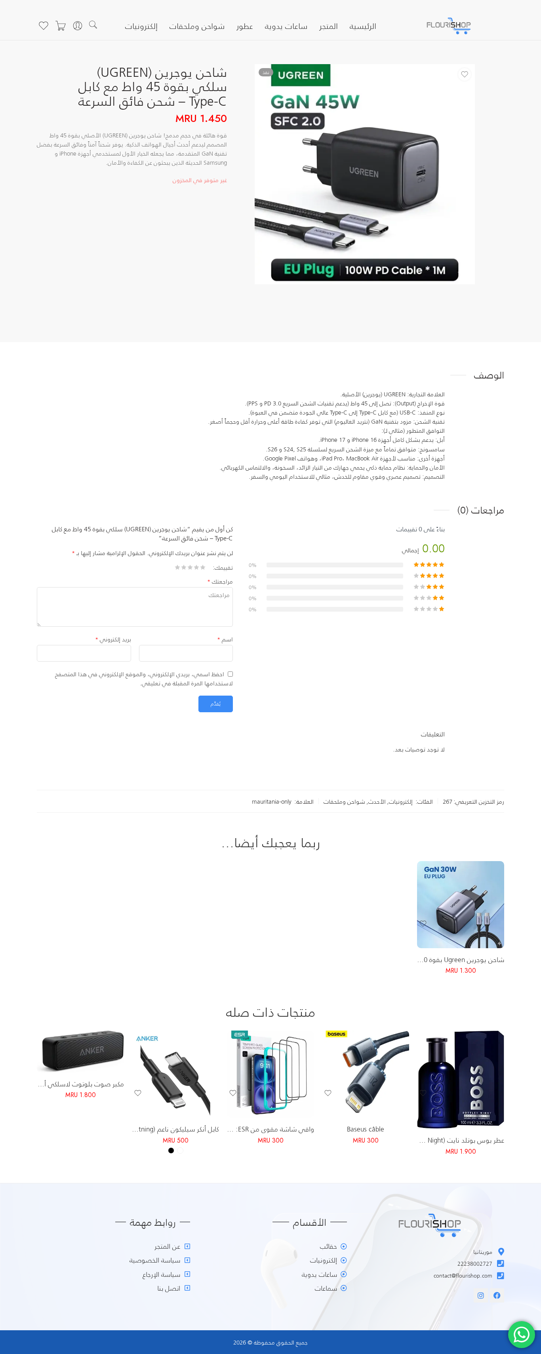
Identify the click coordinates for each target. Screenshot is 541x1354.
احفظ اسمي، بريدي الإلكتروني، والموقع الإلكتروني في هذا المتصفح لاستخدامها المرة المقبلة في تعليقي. (144, 678)
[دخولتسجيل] (77, 25)
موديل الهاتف (299, 1112)
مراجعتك (220, 581)
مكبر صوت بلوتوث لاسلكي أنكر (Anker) (80, 1083)
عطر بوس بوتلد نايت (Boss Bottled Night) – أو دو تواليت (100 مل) (460, 1139)
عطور (244, 25)
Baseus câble (365, 1128)
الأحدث (377, 801)
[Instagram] (481, 1295)
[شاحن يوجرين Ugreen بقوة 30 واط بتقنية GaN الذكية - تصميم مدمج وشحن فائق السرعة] (460, 904)
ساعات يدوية (286, 25)
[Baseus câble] (365, 1074)
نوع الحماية (301, 1074)
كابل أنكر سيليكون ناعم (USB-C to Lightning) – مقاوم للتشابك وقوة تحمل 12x (175, 1128)
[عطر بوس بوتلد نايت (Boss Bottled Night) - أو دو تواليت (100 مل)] (460, 1080)
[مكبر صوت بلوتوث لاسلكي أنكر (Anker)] (80, 1052)
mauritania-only (271, 801)
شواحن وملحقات (197, 25)
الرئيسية (363, 25)
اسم (225, 639)
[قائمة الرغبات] (43, 25)
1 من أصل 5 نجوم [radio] (203, 570)
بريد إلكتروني (113, 639)
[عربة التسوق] (60, 25)
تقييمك (224, 567)
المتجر (328, 25)
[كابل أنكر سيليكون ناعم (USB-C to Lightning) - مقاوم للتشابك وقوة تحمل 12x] (175, 1074)
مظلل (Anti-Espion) (291, 1096)
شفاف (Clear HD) (291, 1084)
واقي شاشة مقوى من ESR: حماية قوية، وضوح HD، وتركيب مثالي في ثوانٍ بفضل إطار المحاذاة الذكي (270, 1128)
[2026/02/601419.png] (365, 174)
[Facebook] (497, 1295)
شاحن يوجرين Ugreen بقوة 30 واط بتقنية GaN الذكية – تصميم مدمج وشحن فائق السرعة (460, 959)
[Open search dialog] (98, 26)
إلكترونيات (141, 25)
